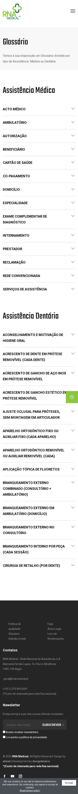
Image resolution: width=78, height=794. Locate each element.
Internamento (16, 235)
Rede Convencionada (21, 276)
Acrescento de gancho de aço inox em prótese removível (34, 376)
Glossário (14, 633)
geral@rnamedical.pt (15, 678)
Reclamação (14, 262)
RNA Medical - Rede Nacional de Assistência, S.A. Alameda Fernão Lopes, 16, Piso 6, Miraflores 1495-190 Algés (32, 663)
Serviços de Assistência (25, 289)
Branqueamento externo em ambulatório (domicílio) (28, 511)
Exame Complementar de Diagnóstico (25, 219)
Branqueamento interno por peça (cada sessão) (34, 549)
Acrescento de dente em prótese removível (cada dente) (32, 357)
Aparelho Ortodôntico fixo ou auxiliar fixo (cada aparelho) (30, 434)
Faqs (50, 623)
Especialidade (15, 203)
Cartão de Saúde (17, 163)
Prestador (12, 249)
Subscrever (52, 725)
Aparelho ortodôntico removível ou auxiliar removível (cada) (33, 453)
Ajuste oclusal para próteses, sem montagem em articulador (31, 414)
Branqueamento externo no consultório (28, 530)
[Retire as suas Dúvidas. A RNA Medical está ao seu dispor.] (72, 397)
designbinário (41, 761)
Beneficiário (14, 149)
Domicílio (11, 189)
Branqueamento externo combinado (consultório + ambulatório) (27, 488)
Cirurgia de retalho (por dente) (31, 566)
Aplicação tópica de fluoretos (31, 469)
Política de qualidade (15, 626)
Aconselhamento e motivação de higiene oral (33, 338)
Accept (69, 783)
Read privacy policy (30, 790)
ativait (7, 761)
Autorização (15, 136)
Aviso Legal (54, 628)
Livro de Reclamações (56, 636)
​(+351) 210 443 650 (14, 688)
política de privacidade (33, 737)
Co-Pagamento (16, 176)
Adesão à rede (17, 638)
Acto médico (14, 109)
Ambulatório (15, 122)
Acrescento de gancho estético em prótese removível (35, 395)
